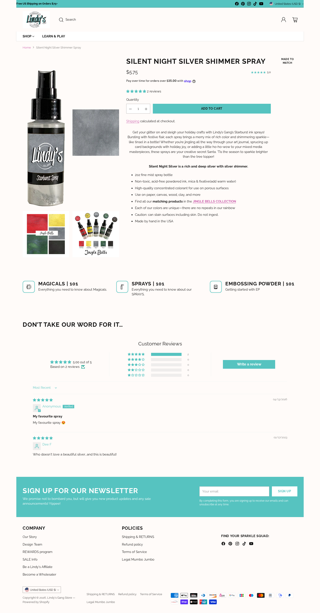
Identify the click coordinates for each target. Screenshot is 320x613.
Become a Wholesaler (39, 574)
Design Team (32, 544)
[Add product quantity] (146, 109)
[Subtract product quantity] (130, 109)
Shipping (132, 121)
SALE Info (30, 559)
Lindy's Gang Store (59, 597)
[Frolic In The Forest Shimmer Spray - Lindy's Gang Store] (46, 234)
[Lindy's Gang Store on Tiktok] (255, 4)
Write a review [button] (249, 364)
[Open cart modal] (295, 20)
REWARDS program (37, 552)
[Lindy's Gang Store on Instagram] (249, 4)
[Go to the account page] (284, 20)
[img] (43, 400)
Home (27, 47)
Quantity (132, 100)
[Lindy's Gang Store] (36, 19)
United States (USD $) (288, 3)
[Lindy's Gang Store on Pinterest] (243, 4)
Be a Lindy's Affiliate (37, 567)
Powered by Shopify (36, 602)
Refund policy (132, 544)
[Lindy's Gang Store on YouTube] (261, 4)
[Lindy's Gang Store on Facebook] (237, 4)
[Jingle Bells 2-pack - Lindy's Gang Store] (95, 234)
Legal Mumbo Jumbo (138, 559)
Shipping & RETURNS (138, 537)
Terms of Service (134, 552)
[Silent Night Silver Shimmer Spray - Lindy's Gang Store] (46, 132)
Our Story (30, 537)
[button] (136, 92)
